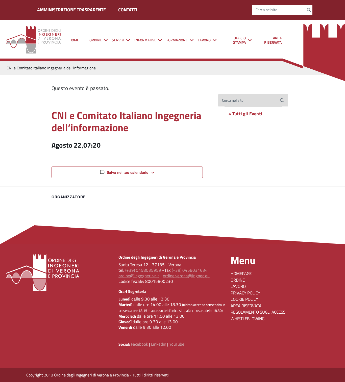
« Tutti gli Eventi (245, 113)
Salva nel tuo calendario (128, 172)
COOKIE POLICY (244, 299)
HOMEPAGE (241, 273)
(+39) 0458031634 (190, 270)
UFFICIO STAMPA (239, 40)
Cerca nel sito (266, 10)
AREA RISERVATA (272, 40)
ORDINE (95, 40)
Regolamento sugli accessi (258, 312)
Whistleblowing (247, 318)
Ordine (238, 280)
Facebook (139, 344)
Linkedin (158, 344)
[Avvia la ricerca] (309, 9)
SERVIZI (118, 40)
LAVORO (204, 40)
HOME (74, 40)
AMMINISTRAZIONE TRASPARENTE (71, 9)
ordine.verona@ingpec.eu (186, 275)
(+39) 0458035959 (143, 270)
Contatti (127, 9)
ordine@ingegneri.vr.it (138, 275)
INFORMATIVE (145, 40)
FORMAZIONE (177, 40)
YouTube (176, 344)
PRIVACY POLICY (245, 293)
